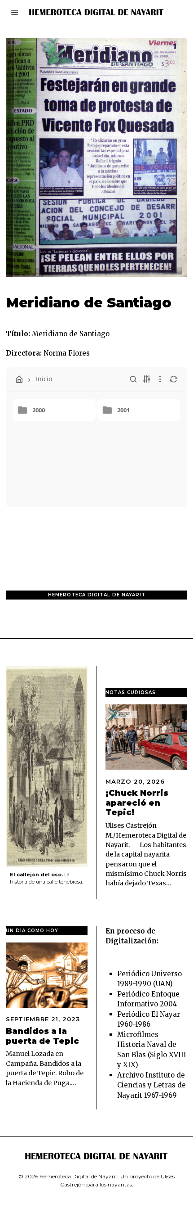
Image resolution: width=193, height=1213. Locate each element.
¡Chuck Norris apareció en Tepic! (136, 802)
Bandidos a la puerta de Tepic (42, 1036)
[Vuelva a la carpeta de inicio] (19, 379)
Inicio (44, 378)
